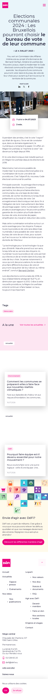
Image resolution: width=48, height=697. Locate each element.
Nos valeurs (37, 577)
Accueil (5, 572)
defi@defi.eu (12, 662)
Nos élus (36, 582)
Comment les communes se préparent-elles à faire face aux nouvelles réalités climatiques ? (24, 385)
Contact (29, 628)
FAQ (34, 594)
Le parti (29, 572)
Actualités (7, 577)
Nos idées (7, 594)
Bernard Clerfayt (26, 270)
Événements (15, 589)
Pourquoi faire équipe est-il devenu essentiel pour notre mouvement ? (24, 457)
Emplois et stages (34, 623)
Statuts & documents (37, 587)
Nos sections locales (38, 617)
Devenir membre (36, 605)
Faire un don (38, 611)
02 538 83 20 (12, 658)
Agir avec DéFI (32, 598)
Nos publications (15, 600)
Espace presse (12, 583)
